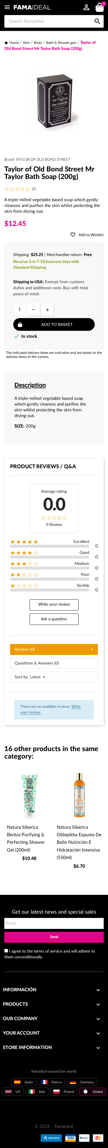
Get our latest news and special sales (54, 912)
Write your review (54, 604)
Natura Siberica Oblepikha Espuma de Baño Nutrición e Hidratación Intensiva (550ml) (79, 842)
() (103, 4)
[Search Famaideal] (97, 15)
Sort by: (22, 677)
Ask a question (54, 619)
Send (54, 937)
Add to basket (57, 325)
